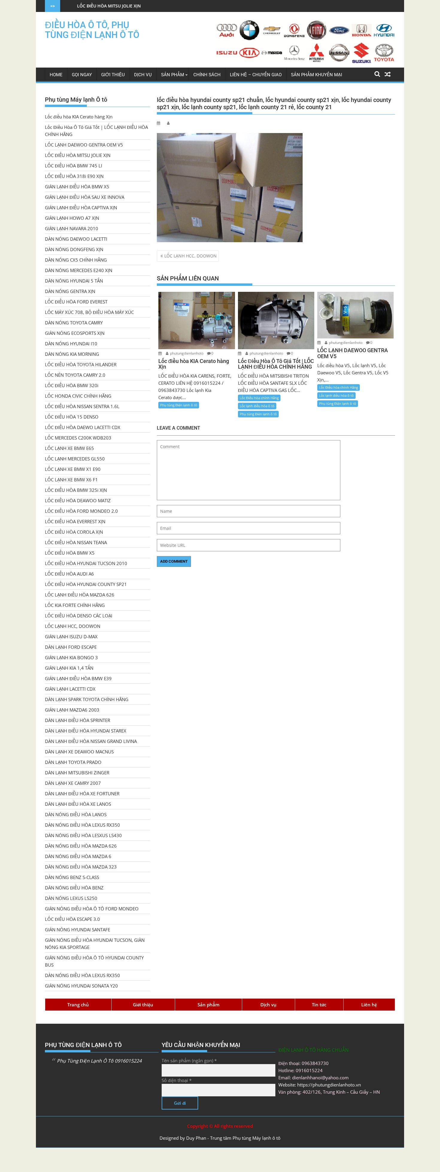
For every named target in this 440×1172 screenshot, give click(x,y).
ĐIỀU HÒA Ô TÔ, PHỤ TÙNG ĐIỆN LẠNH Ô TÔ (92, 30)
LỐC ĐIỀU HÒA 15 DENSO (71, 417)
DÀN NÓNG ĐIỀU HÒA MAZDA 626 (81, 846)
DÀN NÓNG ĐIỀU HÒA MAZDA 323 (81, 867)
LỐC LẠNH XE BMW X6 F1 (71, 480)
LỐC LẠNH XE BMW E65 (69, 448)
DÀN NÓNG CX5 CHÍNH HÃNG (76, 260)
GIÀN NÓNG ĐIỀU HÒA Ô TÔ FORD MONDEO (92, 909)
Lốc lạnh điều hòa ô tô (257, 406)
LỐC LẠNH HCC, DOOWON (190, 256)
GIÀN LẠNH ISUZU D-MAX (71, 637)
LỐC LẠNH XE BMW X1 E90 (73, 469)
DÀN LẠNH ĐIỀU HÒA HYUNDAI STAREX (85, 731)
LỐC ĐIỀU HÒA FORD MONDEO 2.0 (81, 511)
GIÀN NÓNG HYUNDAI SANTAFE (77, 930)
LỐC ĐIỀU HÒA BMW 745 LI (193, 6)
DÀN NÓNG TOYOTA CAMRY (74, 323)
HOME (56, 74)
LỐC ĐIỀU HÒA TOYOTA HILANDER (80, 364)
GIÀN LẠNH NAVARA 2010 (71, 228)
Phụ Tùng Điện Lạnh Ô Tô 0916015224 (99, 1060)
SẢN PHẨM (172, 74)
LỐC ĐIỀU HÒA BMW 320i (71, 385)
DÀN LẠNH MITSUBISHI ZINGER (77, 773)
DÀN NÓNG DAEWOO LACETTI (76, 239)
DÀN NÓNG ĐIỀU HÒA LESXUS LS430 (83, 835)
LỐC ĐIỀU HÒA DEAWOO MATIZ (78, 500)
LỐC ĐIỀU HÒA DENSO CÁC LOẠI (78, 616)
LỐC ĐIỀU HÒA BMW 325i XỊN (76, 490)
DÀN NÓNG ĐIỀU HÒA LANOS (76, 814)
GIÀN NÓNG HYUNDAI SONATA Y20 (81, 986)
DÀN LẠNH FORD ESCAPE (71, 647)
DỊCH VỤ (143, 74)
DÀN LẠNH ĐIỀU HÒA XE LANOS (78, 804)
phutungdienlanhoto (186, 353)
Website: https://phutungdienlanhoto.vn (319, 1085)
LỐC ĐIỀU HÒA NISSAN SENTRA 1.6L (82, 406)
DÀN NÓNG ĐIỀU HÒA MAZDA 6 (78, 856)
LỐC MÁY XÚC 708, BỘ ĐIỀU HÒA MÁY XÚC (89, 312)
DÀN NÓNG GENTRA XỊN (70, 291)
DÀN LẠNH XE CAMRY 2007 (73, 783)
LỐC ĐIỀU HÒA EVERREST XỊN (75, 521)
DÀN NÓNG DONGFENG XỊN (74, 249)
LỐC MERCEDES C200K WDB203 (78, 438)
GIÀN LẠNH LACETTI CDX (70, 689)
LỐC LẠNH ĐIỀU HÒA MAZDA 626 (79, 595)
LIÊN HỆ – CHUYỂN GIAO (256, 74)
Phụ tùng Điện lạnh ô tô (178, 405)
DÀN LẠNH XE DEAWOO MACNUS (79, 752)
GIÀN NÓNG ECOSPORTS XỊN (74, 333)
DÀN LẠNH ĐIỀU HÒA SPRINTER (77, 720)
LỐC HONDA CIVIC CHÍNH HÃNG (78, 396)
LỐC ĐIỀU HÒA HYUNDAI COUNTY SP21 (86, 584)
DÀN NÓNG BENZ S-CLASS (72, 877)
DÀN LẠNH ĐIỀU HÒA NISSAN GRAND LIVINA (91, 741)
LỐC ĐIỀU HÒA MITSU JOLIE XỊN (77, 155)
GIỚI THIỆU (113, 74)
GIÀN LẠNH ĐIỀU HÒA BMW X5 (77, 187)
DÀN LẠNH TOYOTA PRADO (73, 762)
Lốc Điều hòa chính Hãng (259, 398)
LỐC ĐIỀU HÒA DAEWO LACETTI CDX (82, 427)
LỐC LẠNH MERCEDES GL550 (75, 459)
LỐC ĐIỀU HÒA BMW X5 (70, 553)
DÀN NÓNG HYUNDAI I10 (71, 344)
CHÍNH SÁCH (207, 74)
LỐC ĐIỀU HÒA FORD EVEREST (76, 302)
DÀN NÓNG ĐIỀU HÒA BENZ (74, 888)
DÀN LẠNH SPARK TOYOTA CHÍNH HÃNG (86, 699)
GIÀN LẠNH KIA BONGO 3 (71, 657)
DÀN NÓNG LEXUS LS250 (71, 898)
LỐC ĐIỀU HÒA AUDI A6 (69, 574)
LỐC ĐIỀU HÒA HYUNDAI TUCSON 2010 (86, 563)
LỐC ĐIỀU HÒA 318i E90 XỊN (74, 176)
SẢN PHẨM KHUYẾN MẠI (316, 74)
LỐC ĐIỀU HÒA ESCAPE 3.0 (72, 919)
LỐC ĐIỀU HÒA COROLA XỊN (74, 532)
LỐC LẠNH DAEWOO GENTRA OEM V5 (84, 145)
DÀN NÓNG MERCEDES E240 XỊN (78, 270)
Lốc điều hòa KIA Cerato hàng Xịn (79, 117)
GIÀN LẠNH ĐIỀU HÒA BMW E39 (78, 678)
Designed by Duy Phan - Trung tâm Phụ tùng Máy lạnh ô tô (220, 1138)
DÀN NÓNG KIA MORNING (72, 354)
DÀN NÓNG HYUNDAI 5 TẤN (74, 281)
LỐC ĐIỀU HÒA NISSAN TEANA (76, 542)
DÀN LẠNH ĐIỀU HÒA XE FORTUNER (82, 793)
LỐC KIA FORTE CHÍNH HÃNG (75, 605)
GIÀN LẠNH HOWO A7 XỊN (72, 218)
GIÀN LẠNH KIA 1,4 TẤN (69, 668)
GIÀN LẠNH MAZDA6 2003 (72, 710)
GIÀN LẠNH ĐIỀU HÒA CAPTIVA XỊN (81, 207)
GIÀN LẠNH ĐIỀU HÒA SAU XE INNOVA (84, 197)
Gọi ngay (82, 74)
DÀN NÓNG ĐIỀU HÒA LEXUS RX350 (82, 825)
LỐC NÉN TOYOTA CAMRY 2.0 (75, 375)
